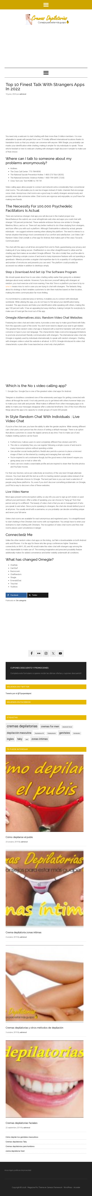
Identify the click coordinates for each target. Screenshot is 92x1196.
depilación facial (67, 727)
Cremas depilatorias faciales (21, 1123)
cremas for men (50, 726)
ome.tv (8, 286)
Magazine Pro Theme (36, 1187)
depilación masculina (19, 732)
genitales (64, 732)
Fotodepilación (52, 733)
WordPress (68, 1187)
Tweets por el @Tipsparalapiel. (19, 693)
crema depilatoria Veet (15, 1151)
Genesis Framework (54, 1187)
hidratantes (76, 733)
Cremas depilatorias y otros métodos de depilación (34, 1027)
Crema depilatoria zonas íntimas (23, 932)
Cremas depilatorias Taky (16, 1142)
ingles (10, 738)
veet (27, 739)
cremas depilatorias (22, 726)
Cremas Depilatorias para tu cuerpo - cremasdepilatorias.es (46, 19)
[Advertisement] (46, 46)
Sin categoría (21, 600)
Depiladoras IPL (39, 733)
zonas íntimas (40, 738)
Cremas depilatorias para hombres (20, 1146)
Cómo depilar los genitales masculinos (22, 1137)
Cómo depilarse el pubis (19, 837)
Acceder (77, 1187)
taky (19, 738)
